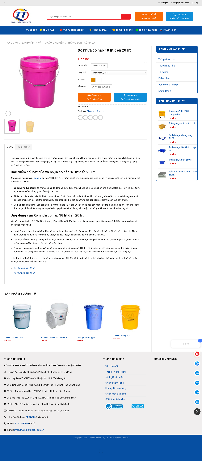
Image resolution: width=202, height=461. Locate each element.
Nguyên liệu (83, 65)
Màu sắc (81, 80)
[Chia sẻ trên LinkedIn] (100, 117)
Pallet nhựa (169, 30)
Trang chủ (31, 30)
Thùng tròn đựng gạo (86, 337)
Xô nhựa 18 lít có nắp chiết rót (54, 337)
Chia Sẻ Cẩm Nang (114, 382)
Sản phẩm (28, 42)
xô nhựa (37, 178)
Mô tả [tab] (10, 147)
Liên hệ (195, 3)
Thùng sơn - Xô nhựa (81, 42)
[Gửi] (126, 17)
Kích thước (82, 86)
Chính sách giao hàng (115, 393)
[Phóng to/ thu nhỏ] (11, 444)
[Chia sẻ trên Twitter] (85, 117)
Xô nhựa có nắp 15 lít (13, 337)
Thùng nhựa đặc (124, 30)
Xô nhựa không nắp (121, 335)
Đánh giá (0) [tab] (24, 147)
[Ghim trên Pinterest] (95, 117)
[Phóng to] (8, 113)
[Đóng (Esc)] (2, 444)
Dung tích (82, 72)
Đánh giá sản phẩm (114, 377)
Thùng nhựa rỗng (148, 30)
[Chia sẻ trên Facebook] (80, 117)
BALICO (125, 437)
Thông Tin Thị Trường (115, 372)
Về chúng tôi (163, 3)
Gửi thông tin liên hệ (115, 399)
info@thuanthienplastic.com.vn (29, 430)
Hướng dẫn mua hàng (180, 3)
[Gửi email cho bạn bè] (90, 117)
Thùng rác (48, 30)
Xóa (145, 63)
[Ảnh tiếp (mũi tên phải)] (11, 456)
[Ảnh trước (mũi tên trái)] (2, 456)
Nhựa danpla (99, 30)
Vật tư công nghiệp (73, 30)
